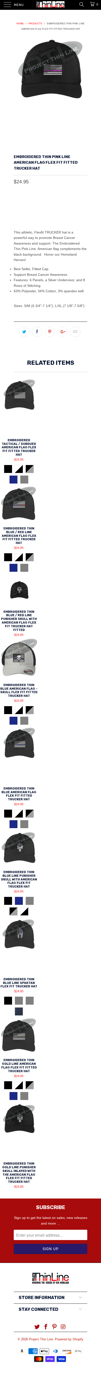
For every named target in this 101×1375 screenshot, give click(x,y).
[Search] (81, 4)
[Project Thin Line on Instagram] (63, 1327)
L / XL (36, 203)
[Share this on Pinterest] (50, 332)
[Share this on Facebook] (37, 332)
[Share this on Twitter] (24, 332)
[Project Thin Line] (50, 5)
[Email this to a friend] (75, 332)
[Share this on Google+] (62, 332)
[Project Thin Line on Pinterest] (54, 1327)
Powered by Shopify (69, 1339)
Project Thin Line (41, 1339)
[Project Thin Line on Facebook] (46, 1327)
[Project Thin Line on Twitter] (37, 1327)
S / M (20, 203)
